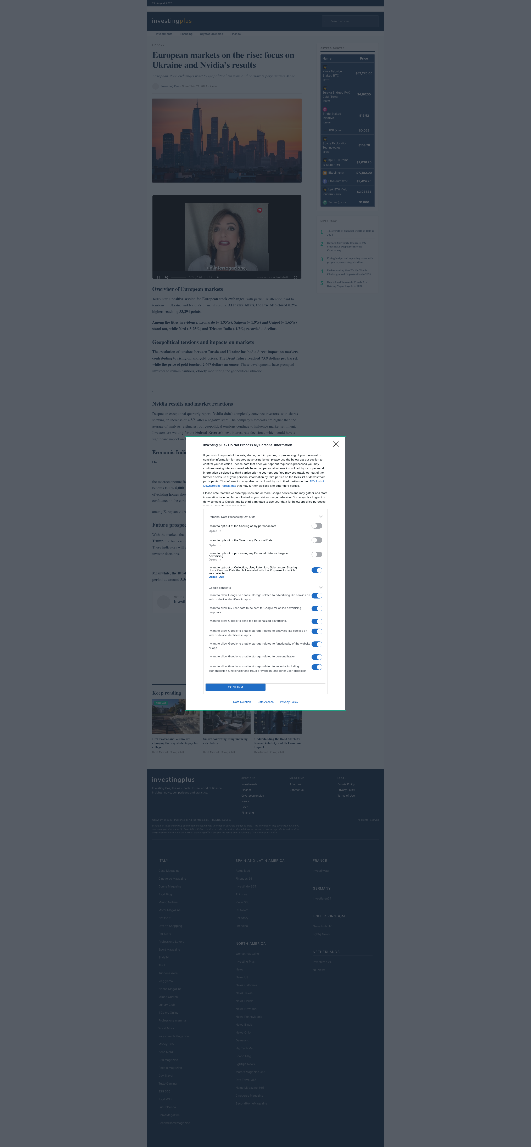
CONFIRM (235, 687)
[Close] (337, 445)
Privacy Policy (289, 701)
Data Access (265, 701)
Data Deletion (242, 701)
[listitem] (265, 516)
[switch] (317, 526)
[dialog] (265, 573)
